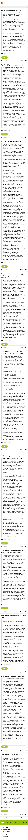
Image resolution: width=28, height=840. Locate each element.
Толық (4, 57)
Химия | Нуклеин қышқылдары (11, 142)
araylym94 (5, 60)
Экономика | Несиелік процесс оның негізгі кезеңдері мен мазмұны (13, 455)
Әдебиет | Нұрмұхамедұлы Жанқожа (13, 65)
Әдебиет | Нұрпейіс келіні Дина (11, 10)
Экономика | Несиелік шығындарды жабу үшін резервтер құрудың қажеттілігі (13, 276)
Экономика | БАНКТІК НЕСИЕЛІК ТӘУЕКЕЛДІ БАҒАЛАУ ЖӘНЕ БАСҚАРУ (12, 353)
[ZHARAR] (2, 2)
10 (26, 822)
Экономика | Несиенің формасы (11, 754)
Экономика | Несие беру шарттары (12, 676)
